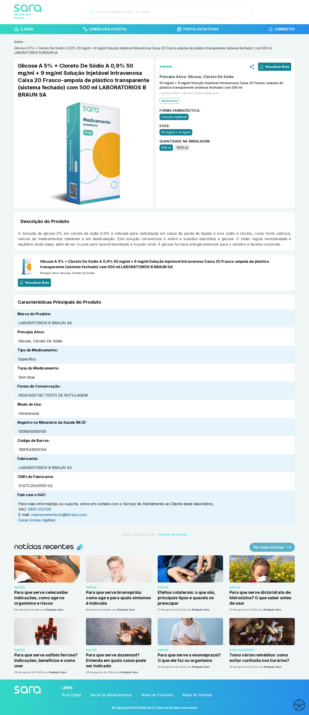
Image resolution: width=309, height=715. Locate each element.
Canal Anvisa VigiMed (36, 520)
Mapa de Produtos (157, 695)
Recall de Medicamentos (111, 695)
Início (18, 42)
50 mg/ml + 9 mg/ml (175, 132)
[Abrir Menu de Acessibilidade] (299, 705)
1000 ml (182, 147)
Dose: (164, 126)
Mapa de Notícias (197, 695)
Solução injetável (174, 117)
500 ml (166, 147)
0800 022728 (39, 509)
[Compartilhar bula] (251, 66)
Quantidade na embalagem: (185, 141)
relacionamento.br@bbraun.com (59, 514)
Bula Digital (71, 695)
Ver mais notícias (268, 547)
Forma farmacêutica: (179, 110)
